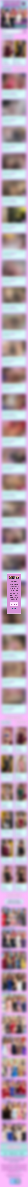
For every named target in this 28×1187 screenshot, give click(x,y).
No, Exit (14, 609)
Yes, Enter (14, 604)
